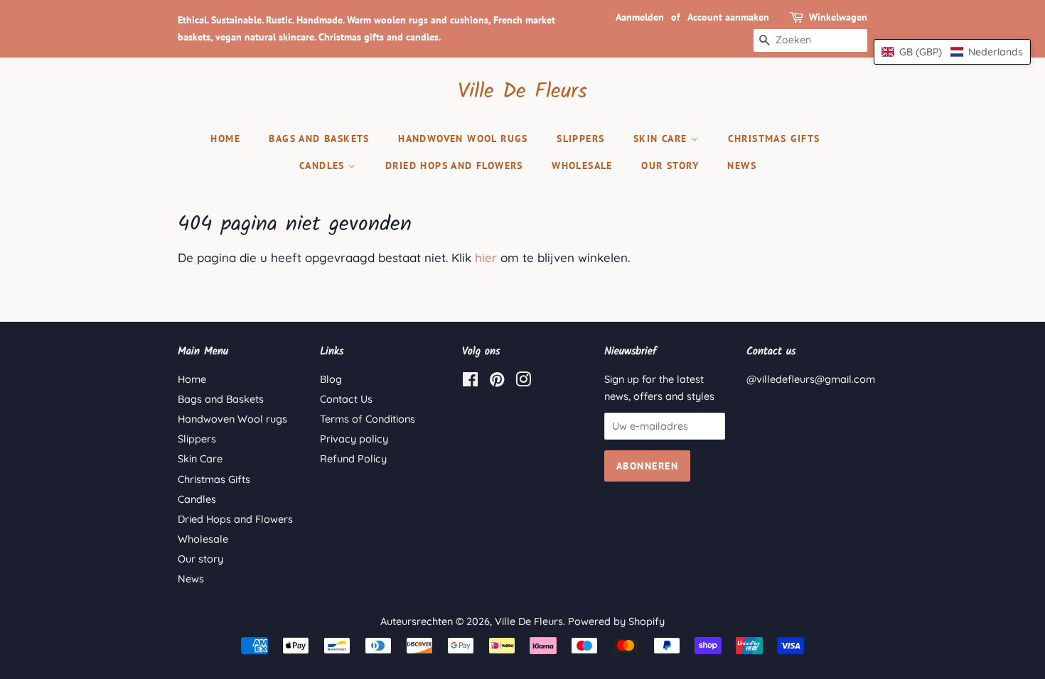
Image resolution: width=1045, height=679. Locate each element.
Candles (323, 165)
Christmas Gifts (774, 138)
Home (225, 138)
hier (486, 257)
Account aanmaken (728, 17)
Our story (670, 165)
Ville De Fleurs (522, 91)
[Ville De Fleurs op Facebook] (470, 382)
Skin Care (662, 138)
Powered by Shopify (616, 621)
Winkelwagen (838, 17)
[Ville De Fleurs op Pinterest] (497, 382)
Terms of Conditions (367, 419)
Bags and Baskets (319, 138)
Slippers (580, 138)
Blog (331, 379)
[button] (952, 52)
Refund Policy (353, 458)
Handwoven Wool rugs (463, 138)
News (741, 165)
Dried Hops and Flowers (454, 165)
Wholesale (582, 165)
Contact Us (346, 399)
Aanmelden (640, 17)
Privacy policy (354, 439)
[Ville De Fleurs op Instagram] (523, 382)
